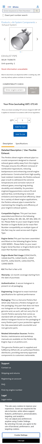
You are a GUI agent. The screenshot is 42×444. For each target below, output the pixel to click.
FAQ (3, 384)
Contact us (6, 367)
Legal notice (6, 399)
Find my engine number (11, 390)
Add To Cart (20, 127)
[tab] (7, 144)
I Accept (21, 441)
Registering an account (11, 379)
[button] (37, 6)
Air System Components (23, 22)
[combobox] (17, 10)
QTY (12, 120)
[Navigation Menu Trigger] (3, 6)
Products (5, 22)
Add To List (20, 134)
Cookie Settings (20, 435)
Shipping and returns (10, 373)
